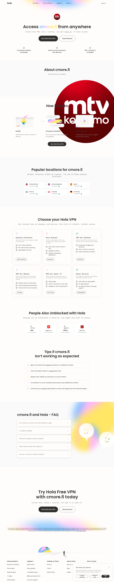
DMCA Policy (51, 572)
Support (59, 3)
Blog (68, 568)
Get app (19, 292)
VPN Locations (47, 3)
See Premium (67, 38)
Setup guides (81, 292)
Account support (32, 580)
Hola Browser (11, 580)
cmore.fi (68, 32)
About (68, 3)
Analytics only (94, 576)
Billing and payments (33, 576)
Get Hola (35, 3)
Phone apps (11, 568)
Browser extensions (13, 564)
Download (50, 259)
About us (70, 564)
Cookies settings (82, 576)
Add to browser (21, 259)
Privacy (49, 564)
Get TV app (50, 292)
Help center (30, 564)
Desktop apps (11, 572)
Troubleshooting (32, 572)
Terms (49, 568)
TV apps (9, 576)
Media (69, 572)
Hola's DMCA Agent (81, 531)
